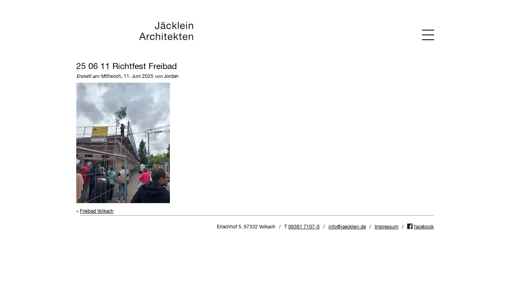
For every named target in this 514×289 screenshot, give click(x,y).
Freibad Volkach (97, 211)
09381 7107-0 (304, 227)
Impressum (386, 227)
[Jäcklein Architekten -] (166, 39)
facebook (424, 227)
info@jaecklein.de (347, 227)
